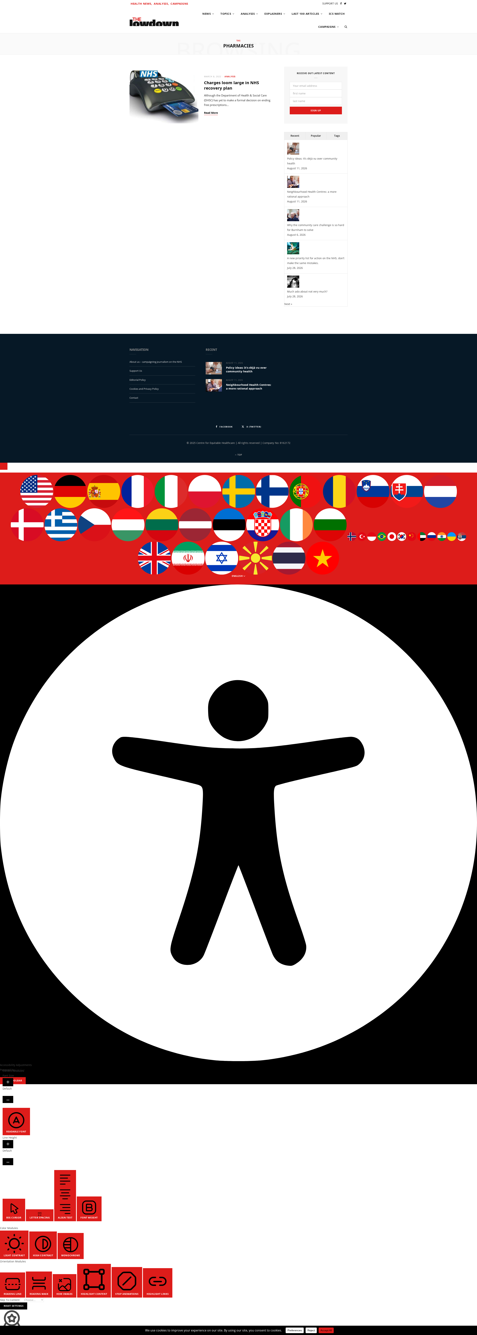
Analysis (248, 13)
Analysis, (161, 3)
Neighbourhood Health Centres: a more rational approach (248, 386)
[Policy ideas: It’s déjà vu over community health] (293, 153)
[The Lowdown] (154, 20)
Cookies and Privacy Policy (144, 388)
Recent (294, 135)
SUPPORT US (330, 3)
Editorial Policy (137, 380)
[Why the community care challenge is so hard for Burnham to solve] (293, 220)
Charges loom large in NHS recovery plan (231, 85)
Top (239, 454)
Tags (337, 135)
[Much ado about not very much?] (293, 286)
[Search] (345, 26)
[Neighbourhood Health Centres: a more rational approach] (293, 187)
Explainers (273, 13)
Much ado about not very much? (307, 291)
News (206, 13)
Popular (316, 135)
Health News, (141, 3)
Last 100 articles (305, 13)
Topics (225, 13)
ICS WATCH (337, 13)
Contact (133, 397)
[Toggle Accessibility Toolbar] (3, 466)
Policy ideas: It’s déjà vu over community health (246, 369)
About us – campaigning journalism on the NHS (155, 361)
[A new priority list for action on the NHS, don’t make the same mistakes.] (293, 253)
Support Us (135, 370)
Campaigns (179, 3)
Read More (211, 113)
